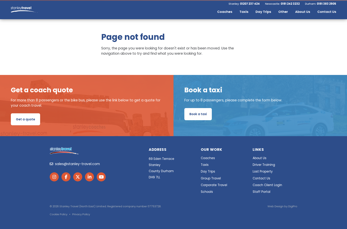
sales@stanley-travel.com (76, 163)
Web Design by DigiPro (282, 206)
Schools (207, 192)
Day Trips (208, 171)
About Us (259, 158)
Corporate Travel (214, 185)
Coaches (208, 158)
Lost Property (263, 171)
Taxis (205, 165)
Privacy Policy (81, 214)
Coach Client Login (267, 185)
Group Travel (211, 178)
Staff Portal (261, 192)
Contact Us (261, 178)
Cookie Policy (58, 214)
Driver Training (264, 165)
